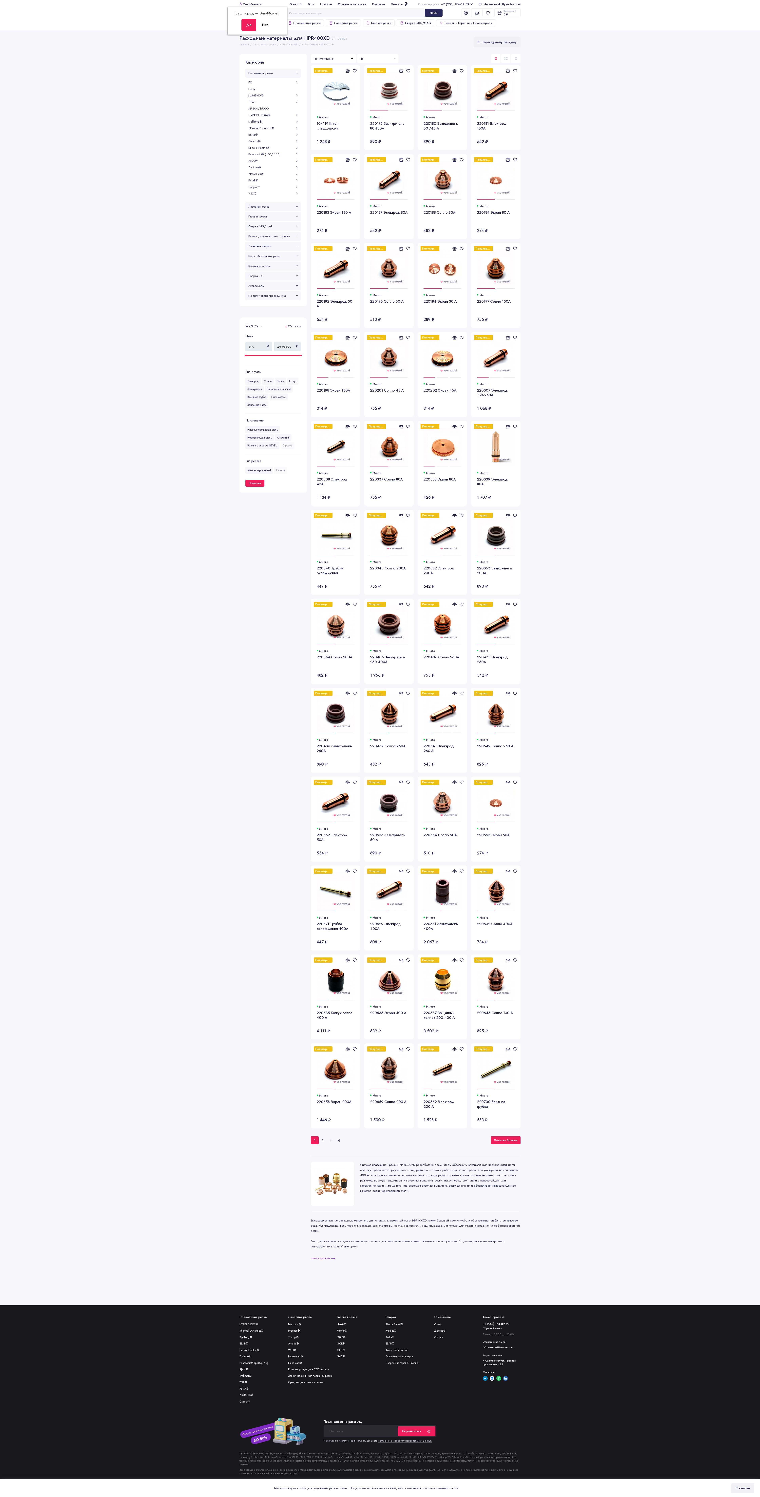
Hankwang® (295, 1356)
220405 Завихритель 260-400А (388, 660)
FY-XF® (253, 180)
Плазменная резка (307, 23)
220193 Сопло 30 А (387, 301)
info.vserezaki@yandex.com (502, 4)
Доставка (440, 1331)
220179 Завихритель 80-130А (387, 126)
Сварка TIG (256, 276)
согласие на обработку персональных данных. (405, 1441)
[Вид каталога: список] (505, 58)
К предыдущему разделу (497, 42)
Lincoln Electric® (259, 148)
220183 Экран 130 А (334, 212)
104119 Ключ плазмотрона (327, 126)
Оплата (438, 1337)
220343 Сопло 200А (388, 568)
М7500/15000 (258, 108)
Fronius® (391, 1331)
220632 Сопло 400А (495, 924)
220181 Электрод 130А (491, 126)
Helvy (251, 89)
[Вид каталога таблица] (516, 58)
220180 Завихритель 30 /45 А (441, 126)
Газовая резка (381, 23)
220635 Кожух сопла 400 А (334, 1015)
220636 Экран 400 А (388, 1013)
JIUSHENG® (256, 95)
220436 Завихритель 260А (334, 748)
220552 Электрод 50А (332, 837)
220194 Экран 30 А (440, 301)
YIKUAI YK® (256, 174)
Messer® (342, 1331)
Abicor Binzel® (394, 1324)
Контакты (378, 4)
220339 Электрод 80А (492, 482)
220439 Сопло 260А (388, 746)
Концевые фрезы (259, 266)
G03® (341, 1356)
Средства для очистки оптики (305, 1382)
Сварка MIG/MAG (418, 23)
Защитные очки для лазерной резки (310, 1376)
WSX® (292, 1350)
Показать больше (505, 1140)
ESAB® (253, 135)
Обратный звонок (493, 1328)
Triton (251, 102)
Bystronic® (294, 1324)
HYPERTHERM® (259, 115)
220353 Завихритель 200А (494, 571)
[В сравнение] (347, 70)
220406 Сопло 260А (441, 657)
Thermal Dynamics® (261, 128)
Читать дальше (321, 1258)
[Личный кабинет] (466, 12)
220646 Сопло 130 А (495, 1013)
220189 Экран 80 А (493, 212)
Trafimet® (254, 167)
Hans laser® (295, 1363)
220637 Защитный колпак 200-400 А (439, 1015)
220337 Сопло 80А (386, 479)
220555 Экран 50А (493, 835)
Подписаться (411, 1431)
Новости (326, 4)
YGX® (252, 193)
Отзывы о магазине (352, 4)
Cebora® (254, 141)
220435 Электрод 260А (492, 660)
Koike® (390, 1337)
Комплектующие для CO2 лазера (308, 1369)
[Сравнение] (476, 12)
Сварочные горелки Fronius (402, 1363)
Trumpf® (293, 1337)
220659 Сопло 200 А (388, 1101)
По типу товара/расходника (267, 296)
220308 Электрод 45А (332, 482)
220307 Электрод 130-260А (492, 393)
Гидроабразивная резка (264, 256)
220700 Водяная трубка (491, 1104)
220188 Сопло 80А (439, 212)
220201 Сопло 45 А (387, 390)
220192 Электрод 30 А (334, 304)
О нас (293, 4)
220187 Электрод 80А (389, 212)
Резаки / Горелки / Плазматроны (469, 23)
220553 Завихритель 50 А (387, 837)
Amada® (293, 1343)
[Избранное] (488, 12)
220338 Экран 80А (440, 479)
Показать (255, 483)
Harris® (341, 1324)
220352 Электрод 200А (439, 571)
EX (250, 82)
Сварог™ (254, 187)
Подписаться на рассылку (343, 1421)
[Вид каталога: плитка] (495, 58)
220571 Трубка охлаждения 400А (332, 926)
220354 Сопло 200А (334, 657)
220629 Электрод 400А (385, 926)
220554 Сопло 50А (440, 835)
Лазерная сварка (259, 246)
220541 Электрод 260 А (439, 748)
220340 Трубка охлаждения (330, 571)
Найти (433, 13)
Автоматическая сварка (399, 1356)
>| (338, 1140)
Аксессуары (256, 286)
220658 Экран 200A (334, 1101)
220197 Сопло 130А (494, 301)
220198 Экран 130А (333, 390)
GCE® (341, 1343)
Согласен (742, 1488)
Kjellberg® (255, 121)
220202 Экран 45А (440, 390)
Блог (311, 4)
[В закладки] (354, 70)
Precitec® (294, 1331)
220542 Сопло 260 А (495, 746)
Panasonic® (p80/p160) (264, 154)
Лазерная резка (346, 23)
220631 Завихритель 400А (441, 926)
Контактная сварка (397, 1350)
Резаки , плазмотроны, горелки (269, 236)
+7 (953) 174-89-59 (443, 4)
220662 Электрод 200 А (439, 1104)
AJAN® (253, 161)
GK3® (341, 1350)
